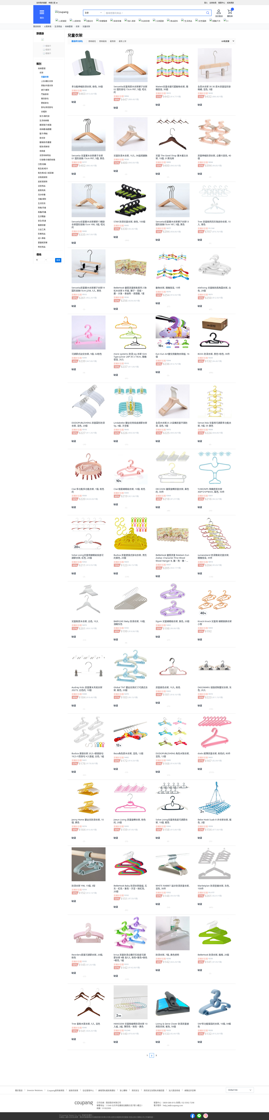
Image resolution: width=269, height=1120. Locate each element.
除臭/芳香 (42, 207)
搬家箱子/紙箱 (45, 125)
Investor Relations (35, 1090)
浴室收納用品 (45, 155)
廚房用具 (41, 190)
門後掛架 (45, 94)
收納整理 (69, 26)
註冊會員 (213, 3)
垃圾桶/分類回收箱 (47, 159)
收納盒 (42, 151)
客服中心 (221, 3)
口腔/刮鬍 (42, 164)
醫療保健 (41, 225)
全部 (87, 13)
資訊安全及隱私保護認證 (154, 1090)
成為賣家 (230, 3)
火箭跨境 (47, 26)
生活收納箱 (44, 120)
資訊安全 (135, 1090)
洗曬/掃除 (42, 199)
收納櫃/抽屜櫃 (45, 129)
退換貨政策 (73, 1090)
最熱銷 (113, 41)
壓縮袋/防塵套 (45, 142)
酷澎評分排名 (77, 41)
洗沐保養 (41, 194)
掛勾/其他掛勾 (47, 107)
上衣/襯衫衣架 (47, 81)
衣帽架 (44, 111)
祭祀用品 (41, 247)
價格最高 (103, 41)
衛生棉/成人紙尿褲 (46, 173)
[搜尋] (207, 12)
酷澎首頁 (37, 26)
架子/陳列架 (45, 116)
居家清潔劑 (42, 181)
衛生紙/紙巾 (43, 168)
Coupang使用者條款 (55, 1090)
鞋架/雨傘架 (45, 146)
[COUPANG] (84, 1104)
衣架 (77, 26)
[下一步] (162, 1055)
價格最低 (92, 41)
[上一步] (141, 1055)
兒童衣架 (86, 26)
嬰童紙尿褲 (42, 242)
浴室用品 (41, 186)
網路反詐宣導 (190, 1090)
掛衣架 (42, 138)
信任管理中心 (88, 1090)
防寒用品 (41, 234)
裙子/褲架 (45, 90)
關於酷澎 (19, 1090)
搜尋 (58, 260)
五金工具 (41, 229)
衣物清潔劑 (42, 177)
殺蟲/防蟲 (42, 212)
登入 (206, 3)
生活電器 (41, 216)
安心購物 (123, 1090)
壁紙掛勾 (45, 103)
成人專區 (41, 238)
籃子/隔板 (44, 133)
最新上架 (122, 41)
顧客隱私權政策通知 (106, 1090)
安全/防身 (42, 220)
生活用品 (58, 26)
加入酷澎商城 (174, 1090)
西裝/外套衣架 (47, 85)
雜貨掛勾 (45, 98)
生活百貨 (41, 203)
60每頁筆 (225, 41)
